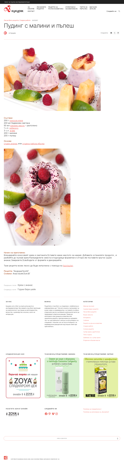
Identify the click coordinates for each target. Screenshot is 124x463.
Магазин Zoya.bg (93, 8)
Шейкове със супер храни (91, 337)
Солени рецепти (88, 329)
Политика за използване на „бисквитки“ (96, 412)
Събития (86, 320)
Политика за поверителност (92, 409)
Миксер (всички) (88, 306)
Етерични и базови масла (72, 8)
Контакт (31, 11)
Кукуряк (13, 33)
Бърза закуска (88, 315)
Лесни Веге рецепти (41, 8)
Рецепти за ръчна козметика (55, 8)
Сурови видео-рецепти (90, 309)
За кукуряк (31, 8)
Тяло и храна (87, 334)
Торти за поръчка (83, 8)
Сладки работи (24, 20)
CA (58, 459)
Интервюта (86, 317)
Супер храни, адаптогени (91, 332)
